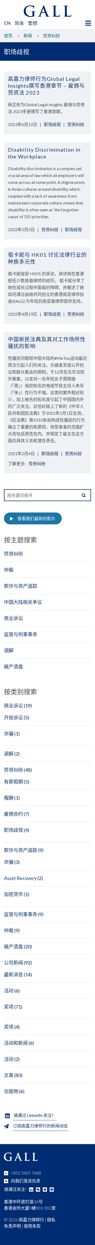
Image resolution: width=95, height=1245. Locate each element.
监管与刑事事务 (20, 634)
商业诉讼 (13, 618)
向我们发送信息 (25, 1180)
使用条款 (32, 1225)
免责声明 (12, 1225)
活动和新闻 (16, 1043)
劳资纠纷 (75, 124)
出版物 (11, 1091)
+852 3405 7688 (26, 1172)
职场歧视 (52, 124)
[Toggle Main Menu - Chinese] (88, 23)
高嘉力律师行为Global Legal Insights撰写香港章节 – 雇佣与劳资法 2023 (46, 86)
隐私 (51, 1219)
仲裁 (8, 570)
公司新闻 (13, 963)
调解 (8, 650)
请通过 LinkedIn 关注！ (34, 1115)
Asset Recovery (20, 878)
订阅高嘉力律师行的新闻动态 (40, 1125)
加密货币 (13, 894)
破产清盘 (13, 666)
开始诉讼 (13, 717)
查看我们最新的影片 (36, 518)
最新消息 (13, 974)
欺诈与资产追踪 (20, 586)
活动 (8, 991)
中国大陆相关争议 (23, 602)
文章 (8, 1075)
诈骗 (8, 733)
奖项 (8, 1007)
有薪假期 (13, 782)
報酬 (8, 798)
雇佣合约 (13, 814)
